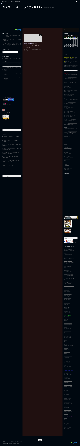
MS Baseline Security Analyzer (68, 411)
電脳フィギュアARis (67, 354)
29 (68, 46)
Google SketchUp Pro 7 (67, 337)
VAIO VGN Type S (66, 423)
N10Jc (65, 419)
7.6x (69, 361)
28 (66, 46)
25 (74, 44)
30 (70, 46)
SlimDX (67, 373)
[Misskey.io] (16, 30)
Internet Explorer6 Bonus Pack (68, 383)
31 (72, 46)
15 (68, 42)
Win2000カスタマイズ (67, 284)
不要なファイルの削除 (67, 283)
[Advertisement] (71, 193)
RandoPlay (4, 137)
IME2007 (65, 387)
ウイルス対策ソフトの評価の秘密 (69, 250)
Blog (25, 43)
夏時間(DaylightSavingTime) (68, 385)
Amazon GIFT (4, 112)
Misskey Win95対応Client (68, 249)
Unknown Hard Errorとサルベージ (69, 259)
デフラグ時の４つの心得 (67, 266)
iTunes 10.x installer (67, 325)
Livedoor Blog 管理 (67, 153)
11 (74, 41)
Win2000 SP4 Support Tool (68, 402)
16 (70, 42)
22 (68, 44)
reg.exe (65, 406)
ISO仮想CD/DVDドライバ (67, 408)
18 (74, 42)
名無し (7, 157)
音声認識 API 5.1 (66, 412)
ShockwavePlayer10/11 (67, 366)
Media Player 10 (66, 358)
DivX (65, 341)
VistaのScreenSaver (67, 333)
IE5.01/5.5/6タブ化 (67, 399)
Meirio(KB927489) (67, 394)
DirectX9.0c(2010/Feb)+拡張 (68, 381)
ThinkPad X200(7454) (67, 420)
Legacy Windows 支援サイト (69, 145)
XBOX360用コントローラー (68, 308)
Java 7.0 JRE (66, 319)
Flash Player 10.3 (66, 316)
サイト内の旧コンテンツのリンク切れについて (12, 73)
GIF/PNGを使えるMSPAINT (68, 378)
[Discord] (20, 30)
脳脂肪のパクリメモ (67, 169)
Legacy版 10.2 (66, 129)
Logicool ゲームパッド (67, 307)
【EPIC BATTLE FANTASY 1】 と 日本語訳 (11, 136)
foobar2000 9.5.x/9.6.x (67, 362)
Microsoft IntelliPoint (67, 311)
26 (76, 44)
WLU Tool (65, 253)
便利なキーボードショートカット (69, 286)
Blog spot (65, 160)
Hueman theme (16, 443)
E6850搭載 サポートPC (67, 424)
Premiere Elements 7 (67, 352)
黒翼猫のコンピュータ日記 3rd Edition (22, 7)
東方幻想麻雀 (66, 320)
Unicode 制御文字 (66, 382)
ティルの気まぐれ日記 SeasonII (69, 157)
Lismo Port (65, 340)
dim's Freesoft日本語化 (68, 168)
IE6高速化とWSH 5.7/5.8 (67, 410)
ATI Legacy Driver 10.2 (67, 299)
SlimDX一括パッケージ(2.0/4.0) (72, 99)
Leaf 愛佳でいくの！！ (67, 332)
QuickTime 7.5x (66, 361)
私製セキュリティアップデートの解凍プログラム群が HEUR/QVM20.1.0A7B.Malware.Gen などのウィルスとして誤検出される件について (71, 66)
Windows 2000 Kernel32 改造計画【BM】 (11, 140)
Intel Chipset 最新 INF (67, 296)
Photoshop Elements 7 (67, 350)
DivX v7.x (65, 344)
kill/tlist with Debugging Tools (68, 403)
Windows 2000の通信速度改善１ (69, 274)
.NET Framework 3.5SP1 (67, 329)
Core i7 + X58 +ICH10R (67, 427)
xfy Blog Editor (66, 349)
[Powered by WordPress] (7, 443)
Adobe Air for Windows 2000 (68, 324)
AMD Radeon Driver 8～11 (68, 300)
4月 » (67, 47)
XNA (65, 373)
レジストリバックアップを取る (68, 386)
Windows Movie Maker (67, 398)
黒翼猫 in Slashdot (67, 159)
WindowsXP (29, 43)
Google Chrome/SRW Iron (67, 357)
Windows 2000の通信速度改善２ (69, 275)
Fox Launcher (66, 257)
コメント (70, 58)
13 (64, 42)
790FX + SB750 (66, 428)
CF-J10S (65, 418)
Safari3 (65, 365)
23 (70, 44)
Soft (69, 336)
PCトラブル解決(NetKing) (68, 166)
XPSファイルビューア (67, 390)
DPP (71, 336)
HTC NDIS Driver (66, 290)
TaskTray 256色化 (66, 407)
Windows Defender (67, 391)
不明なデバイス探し (67, 267)
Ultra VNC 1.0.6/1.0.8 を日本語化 (69, 262)
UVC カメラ (66, 304)
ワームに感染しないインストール (69, 278)
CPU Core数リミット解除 (68, 374)
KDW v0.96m (70, 103)
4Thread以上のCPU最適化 (68, 271)
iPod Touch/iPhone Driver (67, 312)
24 (72, 44)
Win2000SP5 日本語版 (68, 149)
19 (76, 42)
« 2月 (65, 47)
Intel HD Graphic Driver (67, 291)
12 (76, 41)
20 (64, 44)
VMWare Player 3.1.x (67, 292)
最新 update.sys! (66, 270)
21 (66, 44)
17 (72, 42)
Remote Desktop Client (67, 279)
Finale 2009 (66, 348)
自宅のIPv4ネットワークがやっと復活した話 (12, 63)
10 (72, 41)
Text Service (66, 414)
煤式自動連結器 (66, 165)
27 (64, 46)
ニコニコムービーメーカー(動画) (69, 345)
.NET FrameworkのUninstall (68, 254)
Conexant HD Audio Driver (68, 294)
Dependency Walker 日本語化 (68, 261)
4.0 (66, 365)
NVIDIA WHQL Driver (67, 295)
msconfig (65, 395)
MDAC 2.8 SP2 (66, 377)
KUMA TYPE (66, 164)
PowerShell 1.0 (66, 353)
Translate (74, 242)
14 (66, 42)
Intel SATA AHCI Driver (67, 303)
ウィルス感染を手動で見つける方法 (69, 258)
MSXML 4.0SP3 (66, 379)
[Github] (18, 30)
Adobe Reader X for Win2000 (68, 323)
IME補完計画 (66, 263)
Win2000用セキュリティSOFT (68, 282)
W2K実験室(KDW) (67, 147)
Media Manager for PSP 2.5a (68, 328)
